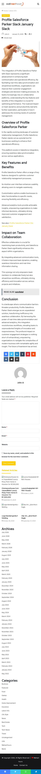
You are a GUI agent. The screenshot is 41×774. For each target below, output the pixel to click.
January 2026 (6, 551)
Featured (5, 688)
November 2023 (7, 632)
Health (4, 699)
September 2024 (8, 597)
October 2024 (7, 593)
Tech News (6, 730)
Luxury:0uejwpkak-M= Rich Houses (29, 489)
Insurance (5, 707)
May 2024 (5, 612)
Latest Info (13, 11)
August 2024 (6, 601)
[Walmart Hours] (15, 4)
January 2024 (6, 624)
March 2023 (6, 662)
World (4, 749)
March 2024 (6, 616)
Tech (3, 726)
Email (4, 436)
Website (5, 444)
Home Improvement (9, 703)
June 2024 (5, 609)
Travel (4, 734)
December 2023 (7, 628)
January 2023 (6, 670)
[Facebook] (6, 354)
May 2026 (5, 540)
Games (4, 695)
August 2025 (6, 555)
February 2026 (7, 547)
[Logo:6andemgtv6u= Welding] (11, 508)
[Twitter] (11, 354)
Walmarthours (6, 745)
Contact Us (23, 765)
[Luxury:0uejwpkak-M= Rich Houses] (30, 481)
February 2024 (7, 620)
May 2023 (5, 654)
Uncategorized (7, 737)
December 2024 (7, 586)
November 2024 (7, 589)
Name (4, 427)
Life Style (5, 714)
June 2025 (5, 563)
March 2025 (6, 574)
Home (5, 11)
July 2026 (5, 532)
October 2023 (7, 635)
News (4, 718)
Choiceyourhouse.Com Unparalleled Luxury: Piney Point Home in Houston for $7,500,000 (10, 492)
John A (7, 34)
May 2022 (5, 674)
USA (3, 741)
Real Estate (6, 722)
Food (3, 691)
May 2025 (5, 567)
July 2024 (5, 605)
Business (5, 684)
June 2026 (5, 536)
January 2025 (6, 582)
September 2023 (8, 639)
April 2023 (5, 658)
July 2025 (5, 559)
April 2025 (5, 570)
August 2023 (6, 643)
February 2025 (7, 578)
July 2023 (5, 647)
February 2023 (7, 666)
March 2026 (6, 544)
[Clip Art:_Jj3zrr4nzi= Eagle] (30, 508)
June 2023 (5, 651)
